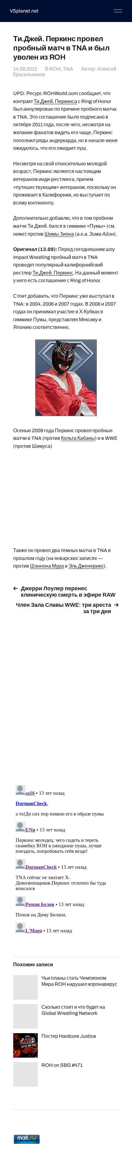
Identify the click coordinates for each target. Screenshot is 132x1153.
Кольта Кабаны (78, 438)
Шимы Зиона (59, 234)
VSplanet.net (24, 10)
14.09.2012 (25, 69)
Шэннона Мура (47, 566)
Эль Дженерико (85, 566)
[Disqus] (66, 696)
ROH (55, 69)
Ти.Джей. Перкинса (55, 101)
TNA (68, 69)
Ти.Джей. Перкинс (53, 272)
